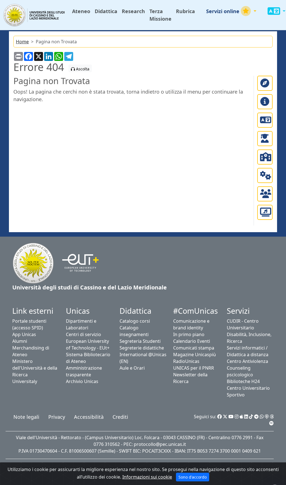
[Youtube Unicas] (230, 416)
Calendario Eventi (191, 341)
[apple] (241, 416)
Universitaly (24, 381)
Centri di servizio (83, 334)
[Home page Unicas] (34, 15)
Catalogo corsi (135, 321)
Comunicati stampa (193, 348)
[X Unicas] (225, 416)
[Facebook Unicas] (219, 416)
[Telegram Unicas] (256, 416)
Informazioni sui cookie (147, 477)
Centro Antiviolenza (247, 361)
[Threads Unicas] (272, 416)
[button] (231, 11)
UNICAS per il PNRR (193, 368)
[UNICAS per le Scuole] (265, 157)
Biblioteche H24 (243, 381)
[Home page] (33, 263)
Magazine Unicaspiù (194, 354)
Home (22, 42)
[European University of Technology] (77, 263)
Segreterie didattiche (142, 348)
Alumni (19, 341)
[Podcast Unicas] (267, 416)
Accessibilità (89, 416)
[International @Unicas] (265, 120)
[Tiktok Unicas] (251, 416)
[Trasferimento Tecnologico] (265, 175)
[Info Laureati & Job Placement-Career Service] (265, 138)
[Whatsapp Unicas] (262, 416)
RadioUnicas (186, 361)
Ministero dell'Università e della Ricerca (34, 368)
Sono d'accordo (192, 477)
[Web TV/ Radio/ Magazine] (265, 212)
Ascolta (82, 69)
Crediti (120, 416)
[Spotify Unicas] (271, 423)
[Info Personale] (265, 193)
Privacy (56, 416)
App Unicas (24, 334)
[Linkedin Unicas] (246, 416)
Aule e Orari (132, 368)
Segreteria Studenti (140, 341)
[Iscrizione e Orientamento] (265, 83)
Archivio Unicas (82, 381)
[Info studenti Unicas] (265, 101)
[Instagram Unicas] (237, 416)
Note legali (26, 416)
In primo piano (188, 334)
